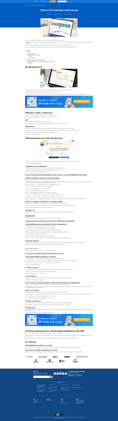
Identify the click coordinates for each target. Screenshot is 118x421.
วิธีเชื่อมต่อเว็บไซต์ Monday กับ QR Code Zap (38, 5)
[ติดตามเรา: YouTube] (57, 373)
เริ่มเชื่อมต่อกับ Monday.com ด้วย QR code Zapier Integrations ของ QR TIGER (40, 61)
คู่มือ (34, 399)
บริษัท (62, 399)
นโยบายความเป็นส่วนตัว (80, 402)
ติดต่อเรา (34, 401)
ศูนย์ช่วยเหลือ (35, 402)
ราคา (62, 403)
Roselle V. (50, 14)
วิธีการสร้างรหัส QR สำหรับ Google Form (65, 388)
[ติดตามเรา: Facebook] (63, 373)
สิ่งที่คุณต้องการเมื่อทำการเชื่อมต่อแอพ (33, 54)
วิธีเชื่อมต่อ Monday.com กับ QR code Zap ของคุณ (35, 59)
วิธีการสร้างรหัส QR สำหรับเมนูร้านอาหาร (53, 391)
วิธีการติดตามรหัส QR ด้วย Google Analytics (41, 391)
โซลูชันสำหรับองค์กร (64, 402)
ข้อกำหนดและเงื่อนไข (79, 400)
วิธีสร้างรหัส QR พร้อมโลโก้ (76, 387)
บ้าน (25, 5)
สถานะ (62, 401)
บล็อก (29, 5)
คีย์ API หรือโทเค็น (33, 57)
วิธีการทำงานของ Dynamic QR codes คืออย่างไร (41, 385)
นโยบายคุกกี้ (78, 403)
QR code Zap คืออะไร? (31, 53)
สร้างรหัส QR (53, 1)
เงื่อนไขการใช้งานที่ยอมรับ (80, 401)
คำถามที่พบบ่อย (29, 63)
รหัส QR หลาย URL (52, 385)
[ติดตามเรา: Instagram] (60, 373)
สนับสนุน (48, 399)
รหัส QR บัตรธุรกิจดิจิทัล (64, 385)
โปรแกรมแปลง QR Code (65, 390)
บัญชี (30, 56)
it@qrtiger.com (49, 400)
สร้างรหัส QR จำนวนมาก (76, 385)
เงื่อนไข (77, 399)
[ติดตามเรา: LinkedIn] (55, 373)
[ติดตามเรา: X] (66, 373)
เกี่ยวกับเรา (62, 400)
